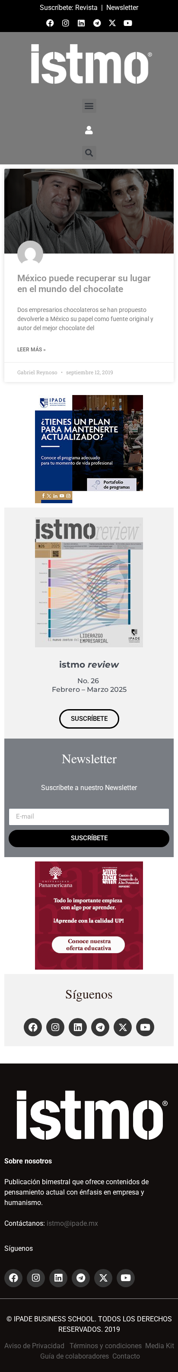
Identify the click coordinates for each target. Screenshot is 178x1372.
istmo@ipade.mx (72, 1223)
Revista (86, 7)
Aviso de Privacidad (34, 1346)
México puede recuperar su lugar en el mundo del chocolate (84, 283)
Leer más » (31, 350)
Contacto (126, 1356)
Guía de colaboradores (74, 1356)
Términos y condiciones (106, 1346)
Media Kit (159, 1346)
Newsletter (122, 7)
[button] (89, 106)
